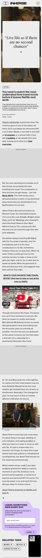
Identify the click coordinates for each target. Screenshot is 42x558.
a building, (10, 138)
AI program (10, 135)
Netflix (19, 545)
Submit (29, 532)
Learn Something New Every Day (16, 505)
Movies (7, 545)
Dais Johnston (10, 114)
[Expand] (31, 537)
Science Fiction (10, 549)
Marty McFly (7, 195)
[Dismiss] (38, 537)
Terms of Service (14, 527)
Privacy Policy (26, 527)
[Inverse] (18, 3)
